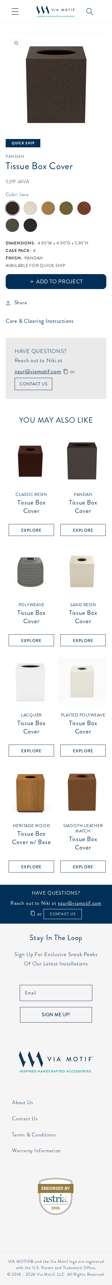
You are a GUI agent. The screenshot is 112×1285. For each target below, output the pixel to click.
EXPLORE (31, 530)
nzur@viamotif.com (38, 371)
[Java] (12, 208)
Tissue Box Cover (31, 503)
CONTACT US (63, 914)
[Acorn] (48, 208)
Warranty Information (36, 1150)
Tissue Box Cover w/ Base (31, 834)
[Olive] (66, 208)
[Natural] (30, 208)
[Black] (30, 225)
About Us (22, 1102)
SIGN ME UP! (56, 1014)
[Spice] (84, 208)
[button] (15, 11)
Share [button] (20, 302)
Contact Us (33, 384)
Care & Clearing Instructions (40, 321)
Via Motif (46, 1274)
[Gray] (12, 225)
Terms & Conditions (34, 1135)
